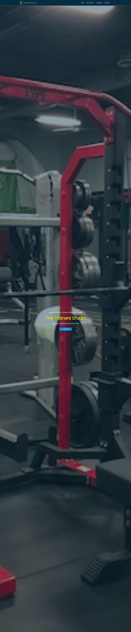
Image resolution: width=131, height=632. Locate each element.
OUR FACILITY (90, 2)
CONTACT (107, 2)
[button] (65, 329)
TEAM (82, 2)
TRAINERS (99, 2)
